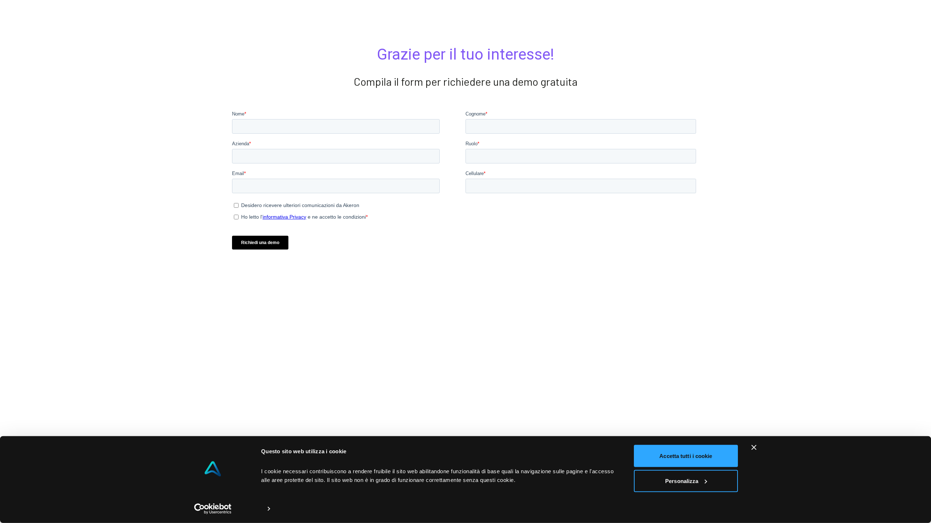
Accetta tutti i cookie (685, 456)
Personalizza (681, 481)
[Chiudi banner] (753, 447)
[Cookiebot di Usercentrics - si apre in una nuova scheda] (213, 508)
